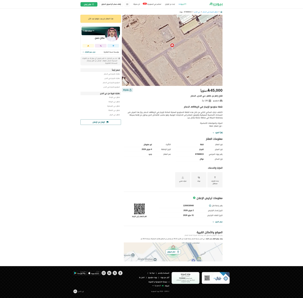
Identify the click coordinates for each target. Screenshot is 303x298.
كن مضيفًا (136, 4)
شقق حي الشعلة (114, 110)
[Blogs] (182, 4)
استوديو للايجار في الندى (111, 87)
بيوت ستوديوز (152, 277)
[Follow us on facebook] (120, 274)
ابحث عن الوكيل (170, 4)
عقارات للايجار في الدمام (112, 74)
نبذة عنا (152, 273)
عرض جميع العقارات (90, 52)
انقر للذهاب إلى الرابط (139, 216)
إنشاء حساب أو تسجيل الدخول (111, 4)
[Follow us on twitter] (115, 274)
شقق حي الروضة (114, 102)
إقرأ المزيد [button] (219, 132)
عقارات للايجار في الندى (112, 78)
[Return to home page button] (216, 4)
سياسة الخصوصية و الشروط (158, 281)
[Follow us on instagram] (103, 274)
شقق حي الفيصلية (113, 106)
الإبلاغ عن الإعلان (99, 122)
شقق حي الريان (114, 115)
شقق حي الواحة (114, 97)
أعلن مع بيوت (164, 277)
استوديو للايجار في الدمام (111, 83)
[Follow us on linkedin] (109, 274)
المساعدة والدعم (163, 273)
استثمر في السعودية (152, 4)
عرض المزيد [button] (219, 222)
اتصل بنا (142, 277)
